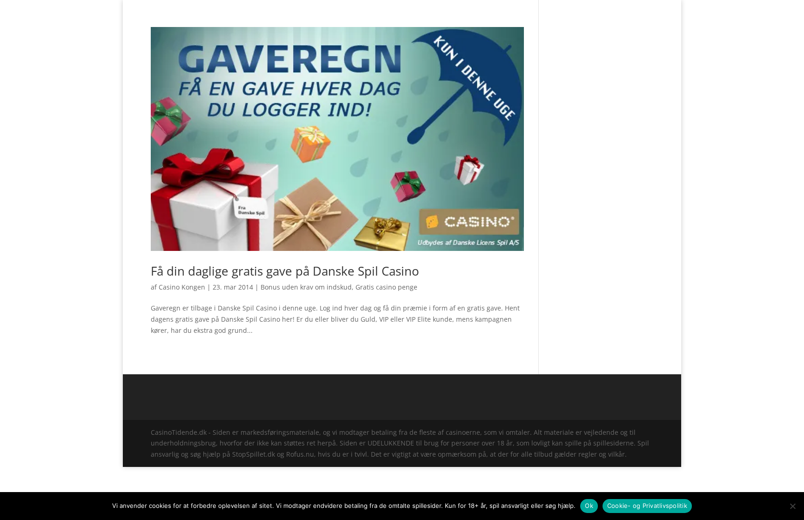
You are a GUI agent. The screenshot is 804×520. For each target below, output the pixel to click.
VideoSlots (398, 20)
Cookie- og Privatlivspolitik (647, 505)
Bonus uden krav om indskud (306, 287)
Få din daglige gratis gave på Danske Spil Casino (285, 271)
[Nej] (792, 506)
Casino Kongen (182, 287)
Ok (589, 505)
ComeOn (641, 7)
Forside (612, 7)
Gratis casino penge (386, 287)
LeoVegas (443, 20)
